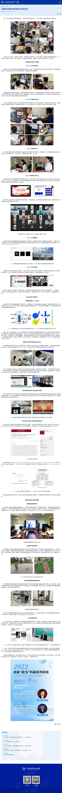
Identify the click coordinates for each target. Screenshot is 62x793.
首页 (3, 6)
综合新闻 (6, 6)
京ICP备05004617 (26, 791)
